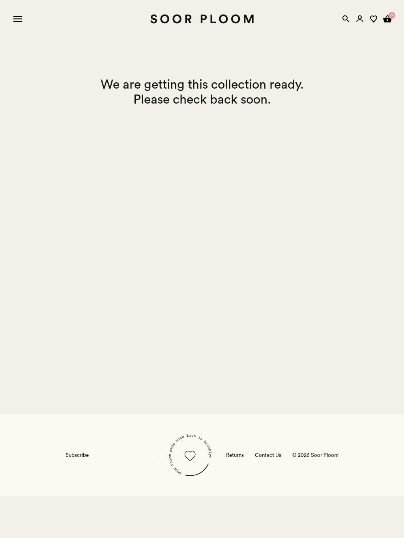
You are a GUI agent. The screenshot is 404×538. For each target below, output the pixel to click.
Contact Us (268, 455)
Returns (235, 455)
